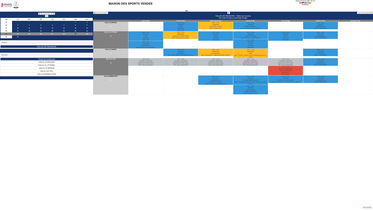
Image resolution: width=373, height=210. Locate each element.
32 (6, 25)
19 (41, 31)
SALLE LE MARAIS (111, 49)
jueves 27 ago (250, 20)
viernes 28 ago (285, 20)
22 (75, 31)
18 (29, 31)
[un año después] (54, 14)
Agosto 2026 (46, 13)
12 (41, 28)
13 (52, 28)
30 (87, 34)
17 (17, 31)
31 (6, 22)
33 (6, 28)
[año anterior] (39, 14)
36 (6, 37)
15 (75, 28)
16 (87, 28)
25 (29, 34)
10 (17, 28)
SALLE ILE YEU (111, 59)
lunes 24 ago (146, 20)
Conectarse (305, 4)
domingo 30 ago (355, 20)
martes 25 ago (180, 20)
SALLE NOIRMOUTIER (111, 76)
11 (29, 28)
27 (52, 34)
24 (17, 34)
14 (64, 28)
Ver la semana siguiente (364, 13)
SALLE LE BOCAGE (111, 22)
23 (87, 31)
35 (6, 34)
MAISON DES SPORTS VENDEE (131, 3)
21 (64, 31)
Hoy (47, 16)
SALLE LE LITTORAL (110, 32)
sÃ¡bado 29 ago (320, 20)
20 (52, 31)
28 (64, 34)
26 (41, 34)
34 (6, 31)
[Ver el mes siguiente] (51, 14)
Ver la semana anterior (101, 13)
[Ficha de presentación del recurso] (110, 27)
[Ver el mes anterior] (41, 14)
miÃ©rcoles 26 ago (215, 20)
